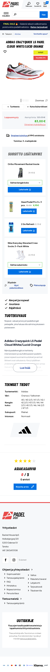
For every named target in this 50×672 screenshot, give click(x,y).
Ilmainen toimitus (19, 135)
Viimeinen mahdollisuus (35, 124)
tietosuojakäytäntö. (28, 639)
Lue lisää (25, 367)
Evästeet (23, 560)
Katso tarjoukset (39, 27)
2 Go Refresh (27, 224)
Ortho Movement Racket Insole (23, 164)
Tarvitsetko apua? (40, 34)
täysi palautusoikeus (16, 286)
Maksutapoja (40, 285)
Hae (44, 14)
